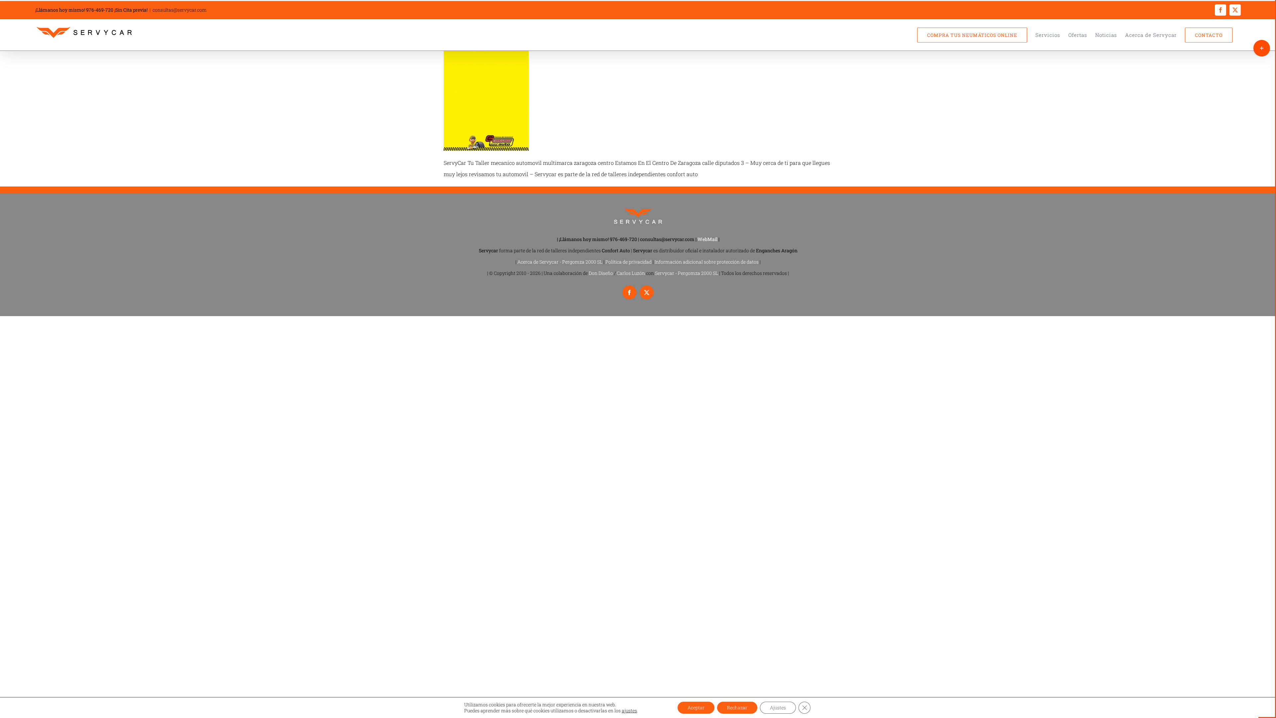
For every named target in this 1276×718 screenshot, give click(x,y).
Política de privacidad (628, 262)
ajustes (629, 711)
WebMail (707, 239)
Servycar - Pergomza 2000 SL (686, 273)
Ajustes (778, 707)
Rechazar (737, 707)
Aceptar (696, 707)
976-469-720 (99, 10)
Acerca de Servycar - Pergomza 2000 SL (559, 262)
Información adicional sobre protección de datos (707, 262)
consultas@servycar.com (180, 10)
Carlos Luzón (631, 273)
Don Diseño (601, 273)
